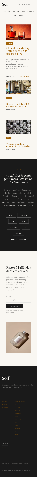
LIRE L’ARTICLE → (25, 76)
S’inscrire (14, 306)
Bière (4, 11)
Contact (4, 447)
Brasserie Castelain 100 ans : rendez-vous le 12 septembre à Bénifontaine (17, 108)
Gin (18, 11)
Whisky (20, 15)
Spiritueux (30, 11)
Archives (4, 404)
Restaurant (18, 413)
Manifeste (4, 401)
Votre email (10, 296)
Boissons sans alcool (18, 239)
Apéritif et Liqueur (20, 401)
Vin (15, 15)
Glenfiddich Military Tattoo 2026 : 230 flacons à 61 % (17, 51)
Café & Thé (11, 11)
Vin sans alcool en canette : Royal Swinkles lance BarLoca (18, 146)
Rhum (23, 11)
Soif (5, 4)
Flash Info (17, 410)
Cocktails (17, 407)
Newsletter (5, 407)
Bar (16, 404)
